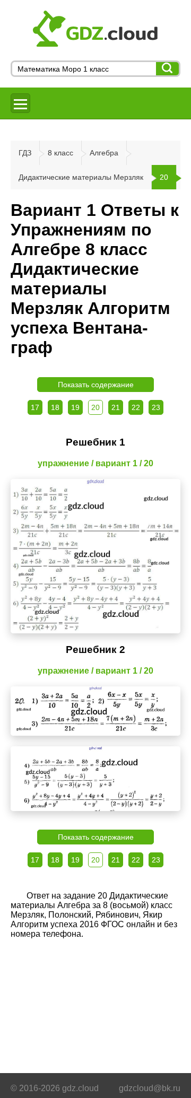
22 (136, 407)
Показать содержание (96, 384)
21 (115, 407)
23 (156, 407)
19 (75, 407)
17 (35, 407)
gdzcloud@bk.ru (149, 1088)
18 (55, 407)
